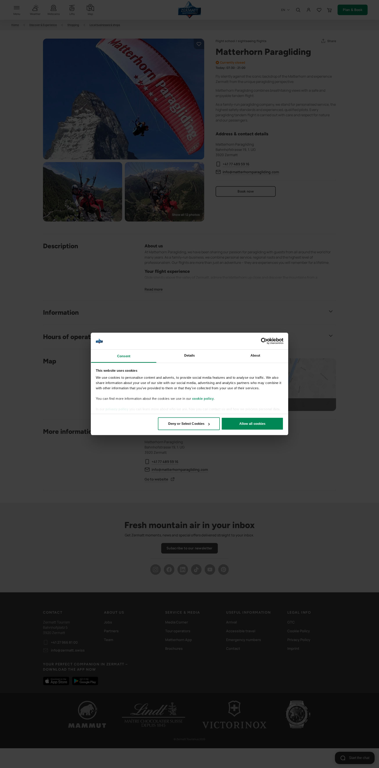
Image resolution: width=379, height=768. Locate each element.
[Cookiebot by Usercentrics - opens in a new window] (264, 341)
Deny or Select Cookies (186, 423)
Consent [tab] (123, 356)
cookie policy (203, 398)
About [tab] (255, 355)
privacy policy (116, 409)
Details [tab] (189, 355)
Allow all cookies (252, 423)
